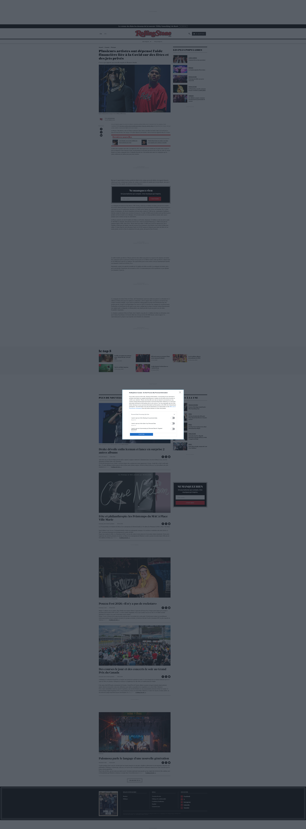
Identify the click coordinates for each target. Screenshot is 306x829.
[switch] (173, 418)
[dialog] (153, 414)
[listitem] (153, 414)
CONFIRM (141, 434)
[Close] (180, 392)
